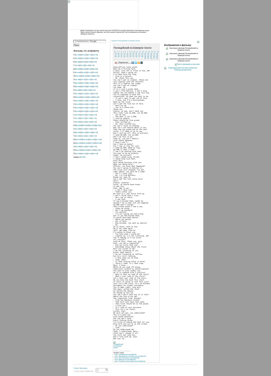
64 (145, 58)
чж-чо (83, 136)
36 (121, 55)
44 (145, 55)
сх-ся (94, 115)
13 (143, 52)
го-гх (87, 65)
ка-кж (77, 90)
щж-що (85, 143)
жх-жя (96, 76)
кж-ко (83, 90)
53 (127, 56)
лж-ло (83, 94)
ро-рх (89, 111)
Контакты (83, 368)
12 (140, 52)
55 (133, 56)
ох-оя (95, 104)
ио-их (89, 83)
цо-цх (89, 132)
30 (148, 53)
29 (145, 53)
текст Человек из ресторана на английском (129, 361)
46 (151, 55)
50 (118, 56)
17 (155, 52)
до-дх (89, 69)
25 (133, 53)
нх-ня (95, 101)
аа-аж (77, 55)
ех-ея (95, 72)
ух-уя (94, 122)
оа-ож (78, 104)
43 (142, 55)
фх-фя (98, 125)
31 (151, 53)
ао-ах (89, 55)
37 (124, 55)
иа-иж (78, 83)
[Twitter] (135, 63)
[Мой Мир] (141, 63)
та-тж (77, 118)
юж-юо (85, 150)
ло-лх (89, 94)
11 (137, 52)
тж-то (83, 118)
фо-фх (91, 125)
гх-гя (92, 65)
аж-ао (83, 55)
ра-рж (77, 111)
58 (142, 56)
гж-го (82, 65)
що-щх (92, 143)
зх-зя (94, 79)
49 (115, 56)
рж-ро (83, 111)
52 (124, 56)
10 (134, 52)
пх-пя (95, 108)
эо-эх (89, 146)
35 (118, 55)
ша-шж (78, 139)
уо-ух (89, 122)
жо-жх (90, 76)
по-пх (89, 108)
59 (145, 56)
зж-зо (83, 79)
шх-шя (98, 139)
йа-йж (78, 87)
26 (136, 53)
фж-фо (85, 125)
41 (136, 55)
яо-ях (89, 154)
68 (157, 58)
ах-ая (95, 55)
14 (146, 52)
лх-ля (95, 94)
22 (124, 53)
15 (149, 52)
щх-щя (98, 143)
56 (136, 56)
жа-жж (78, 76)
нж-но (83, 101)
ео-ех (89, 72)
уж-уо (83, 122)
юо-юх (91, 150)
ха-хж (77, 129)
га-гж (77, 65)
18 (158, 52)
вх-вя (94, 62)
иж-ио (83, 83)
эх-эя (94, 146)
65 (148, 58)
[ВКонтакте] (132, 63)
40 (133, 55)
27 (139, 53)
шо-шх (92, 139)
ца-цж (78, 132)
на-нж (78, 101)
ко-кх (88, 90)
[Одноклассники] (138, 63)
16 (152, 52)
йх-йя (95, 87)
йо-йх (89, 87)
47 (154, 55)
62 (154, 56)
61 (151, 56)
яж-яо (83, 154)
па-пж (78, 108)
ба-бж (77, 58)
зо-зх (89, 79)
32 (154, 53)
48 (157, 55)
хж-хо (83, 129)
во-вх (89, 62)
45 (148, 55)
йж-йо (83, 87)
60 (148, 56)
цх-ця (95, 132)
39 (130, 55)
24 (130, 53)
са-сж (78, 115)
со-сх (89, 115)
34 (115, 55)
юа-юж (78, 150)
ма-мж (78, 97)
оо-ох (89, 104)
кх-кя (93, 90)
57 (139, 56)
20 (118, 53)
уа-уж (77, 122)
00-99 (82, 157)
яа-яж (78, 154)
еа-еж (77, 72)
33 (157, 53)
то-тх (89, 118)
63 (157, 56)
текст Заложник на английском (125, 354)
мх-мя (96, 97)
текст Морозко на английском (125, 359)
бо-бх (89, 58)
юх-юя (97, 150)
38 (127, 55)
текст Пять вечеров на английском (126, 358)
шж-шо (85, 139)
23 (127, 53)
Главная (114, 40)
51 (121, 56)
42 (139, 55)
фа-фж (78, 125)
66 (151, 58)
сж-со (83, 115)
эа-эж (78, 146)
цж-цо (83, 132)
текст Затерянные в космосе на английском (130, 356)
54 (130, 56)
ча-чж (77, 136)
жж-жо (84, 76)
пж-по (83, 108)
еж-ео (83, 72)
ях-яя (95, 154)
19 (115, 53)
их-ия (95, 83)
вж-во (83, 62)
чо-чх (89, 136)
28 (142, 53)
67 (154, 58)
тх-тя (94, 118)
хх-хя (94, 129)
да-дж (77, 69)
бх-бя (95, 58)
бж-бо (83, 58)
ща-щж (78, 143)
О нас (76, 368)
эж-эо (83, 146)
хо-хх (89, 129)
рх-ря (95, 111)
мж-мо (84, 97)
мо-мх (90, 97)
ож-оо (83, 104)
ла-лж (77, 94)
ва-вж (77, 62)
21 (121, 53)
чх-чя (94, 136)
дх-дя (95, 69)
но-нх (89, 101)
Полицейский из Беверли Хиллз (129, 40)
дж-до (83, 69)
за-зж (77, 79)
